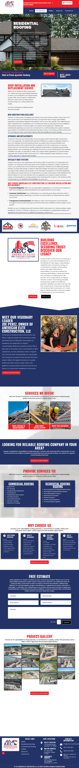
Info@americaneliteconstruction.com (37, 3)
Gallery (23, 749)
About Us (24, 751)
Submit (67, 622)
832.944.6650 (28, 5)
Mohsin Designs (60, 767)
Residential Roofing (28, 744)
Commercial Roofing (28, 747)
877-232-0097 (65, 75)
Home (23, 742)
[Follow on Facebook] (3, 753)
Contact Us (25, 754)
